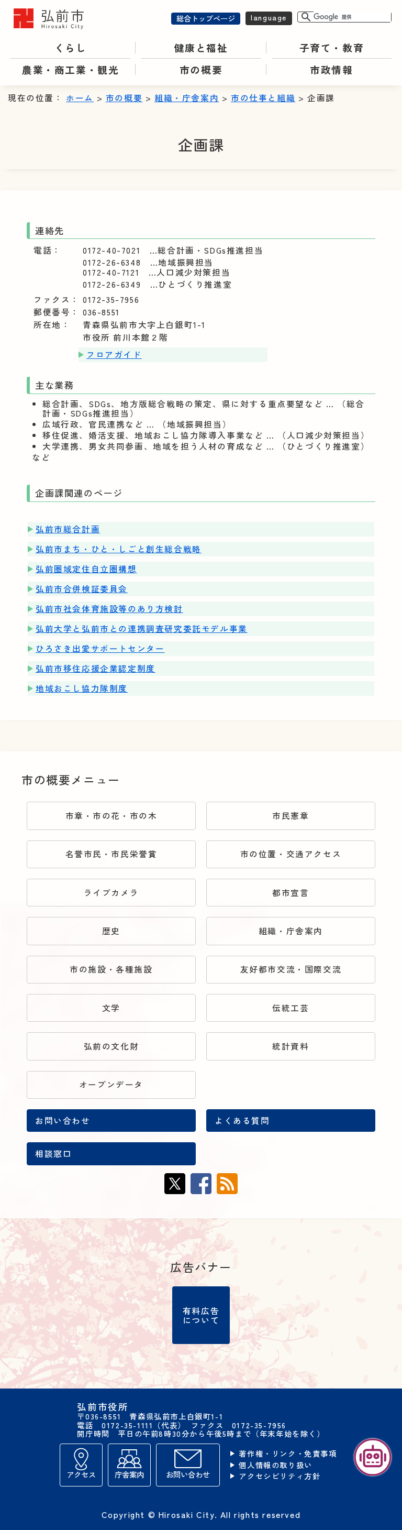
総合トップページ (205, 18)
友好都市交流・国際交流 (291, 969)
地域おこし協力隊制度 (82, 688)
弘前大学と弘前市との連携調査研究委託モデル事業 (142, 628)
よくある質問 (242, 1120)
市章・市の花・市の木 (111, 816)
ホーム (80, 98)
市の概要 (124, 98)
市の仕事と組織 (263, 98)
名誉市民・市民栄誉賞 (111, 854)
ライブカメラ (111, 893)
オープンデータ (111, 1084)
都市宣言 (290, 893)
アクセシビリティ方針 (279, 1476)
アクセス (81, 1474)
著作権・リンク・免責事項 (288, 1453)
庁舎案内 (129, 1474)
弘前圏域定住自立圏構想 (86, 569)
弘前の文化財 (111, 1046)
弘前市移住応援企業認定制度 (95, 668)
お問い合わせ (63, 1120)
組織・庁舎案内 (186, 98)
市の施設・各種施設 (111, 969)
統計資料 (290, 1046)
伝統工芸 (290, 1008)
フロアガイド (114, 354)
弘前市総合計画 (68, 529)
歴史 (111, 931)
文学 (111, 1008)
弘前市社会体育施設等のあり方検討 (109, 609)
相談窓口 (53, 1154)
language (269, 17)
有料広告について (201, 1315)
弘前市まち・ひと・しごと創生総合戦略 (119, 549)
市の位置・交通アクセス (291, 854)
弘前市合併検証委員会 (82, 589)
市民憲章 (290, 816)
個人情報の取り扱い (275, 1465)
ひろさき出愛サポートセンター (100, 648)
